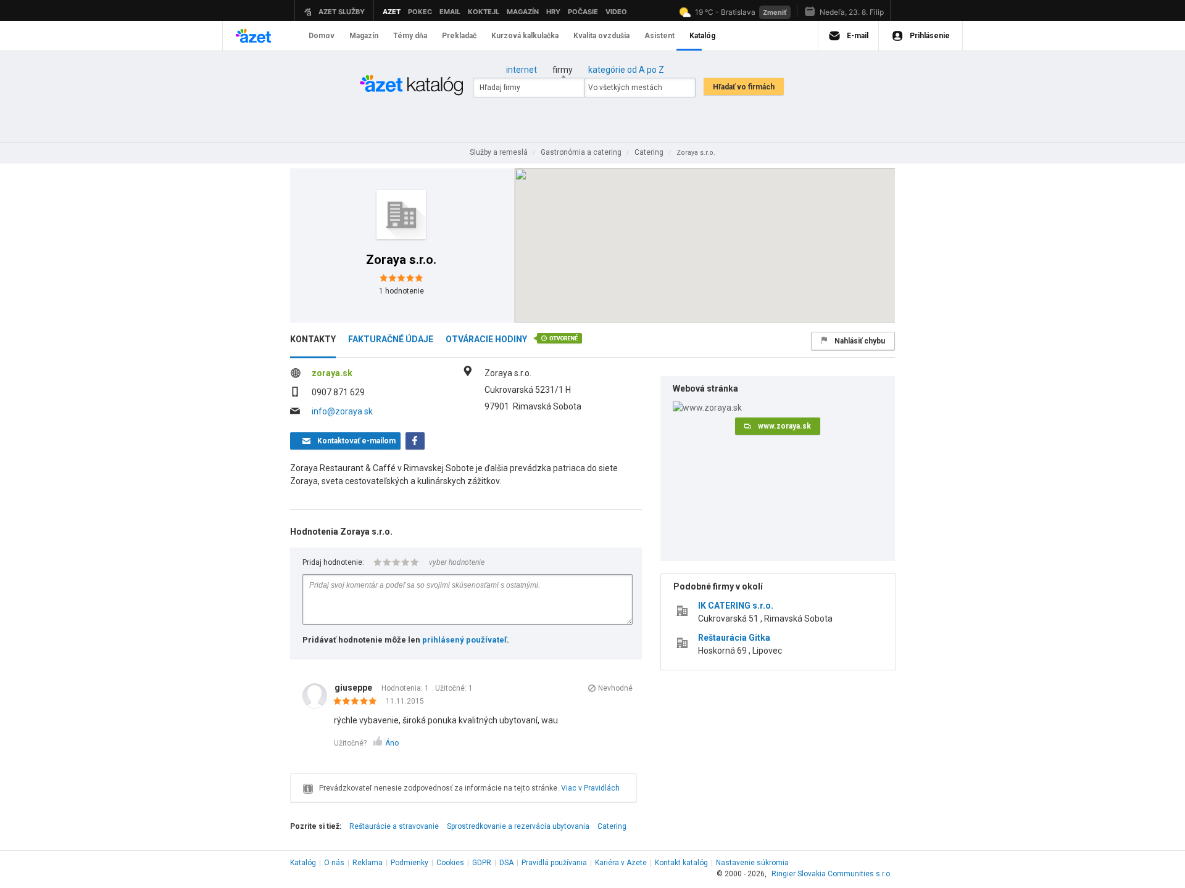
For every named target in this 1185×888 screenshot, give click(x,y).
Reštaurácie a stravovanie (394, 826)
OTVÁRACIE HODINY (486, 339)
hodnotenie (401, 291)
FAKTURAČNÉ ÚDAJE (390, 339)
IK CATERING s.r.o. (735, 605)
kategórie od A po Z (626, 70)
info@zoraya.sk (342, 411)
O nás (334, 862)
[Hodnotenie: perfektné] (358, 702)
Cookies (450, 862)
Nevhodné (615, 688)
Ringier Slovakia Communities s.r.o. (831, 874)
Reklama (367, 862)
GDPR (481, 862)
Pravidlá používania (554, 862)
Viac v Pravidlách (590, 788)
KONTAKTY (313, 339)
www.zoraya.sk (784, 426)
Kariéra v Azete (621, 862)
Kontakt (681, 862)
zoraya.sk (332, 373)
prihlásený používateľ (464, 639)
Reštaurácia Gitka (734, 638)
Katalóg (303, 862)
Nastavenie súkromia (752, 862)
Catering (611, 826)
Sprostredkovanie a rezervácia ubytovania (518, 826)
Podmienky (409, 862)
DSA (506, 862)
